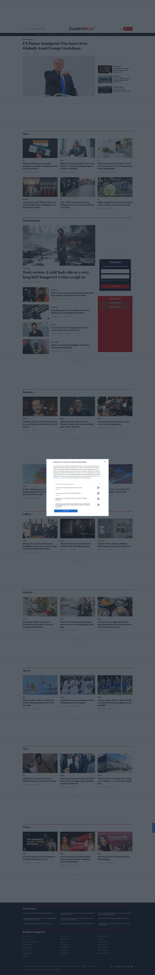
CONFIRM (66, 510)
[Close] (105, 462)
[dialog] (77, 487)
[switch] (97, 488)
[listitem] (77, 484)
